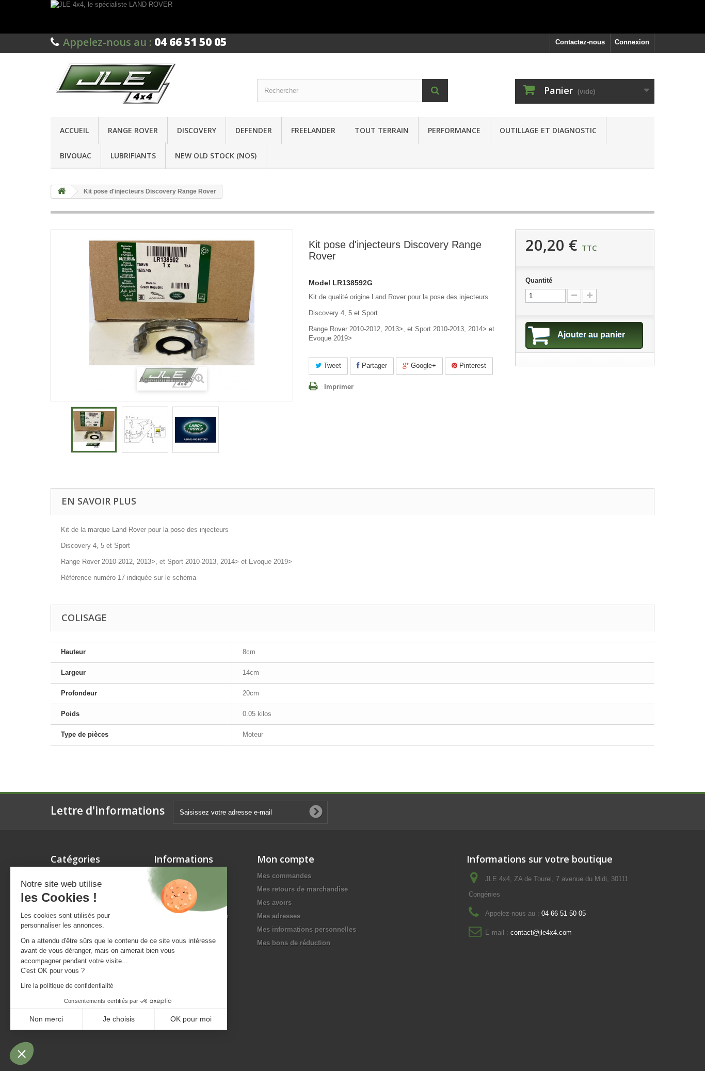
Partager (373, 365)
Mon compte (285, 859)
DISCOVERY (196, 130)
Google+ (422, 365)
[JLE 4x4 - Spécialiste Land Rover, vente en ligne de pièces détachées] (146, 82)
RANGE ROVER (133, 130)
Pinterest (471, 365)
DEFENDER (253, 130)
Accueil (74, 130)
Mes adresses (278, 916)
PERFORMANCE (454, 130)
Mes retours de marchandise (302, 889)
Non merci (46, 1019)
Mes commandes (284, 876)
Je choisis (119, 1019)
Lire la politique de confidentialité (67, 985)
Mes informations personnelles (306, 929)
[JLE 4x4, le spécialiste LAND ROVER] (352, 17)
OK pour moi (191, 1019)
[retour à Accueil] (61, 191)
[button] (21, 1053)
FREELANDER (313, 130)
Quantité (538, 280)
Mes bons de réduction (293, 943)
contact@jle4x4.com (541, 932)
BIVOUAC (75, 155)
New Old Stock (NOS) (216, 155)
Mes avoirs (274, 902)
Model (319, 283)
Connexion (632, 42)
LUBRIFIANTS (133, 155)
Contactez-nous (580, 42)
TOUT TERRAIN (382, 130)
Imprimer (339, 387)
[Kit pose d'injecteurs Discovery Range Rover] (94, 429)
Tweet (331, 365)
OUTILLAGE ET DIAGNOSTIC (548, 130)
